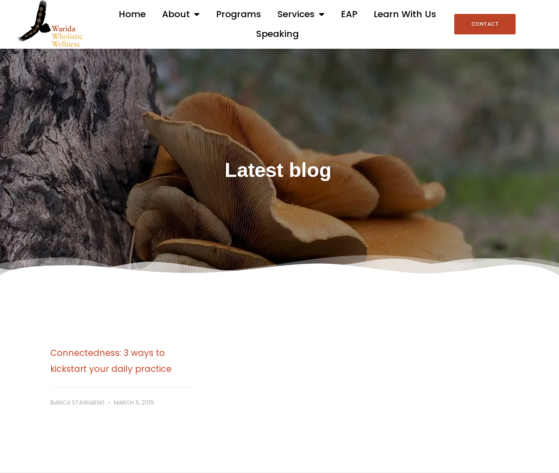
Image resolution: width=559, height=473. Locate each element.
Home (132, 14)
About (176, 14)
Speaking (277, 33)
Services (296, 14)
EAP (349, 14)
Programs (238, 14)
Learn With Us (405, 14)
